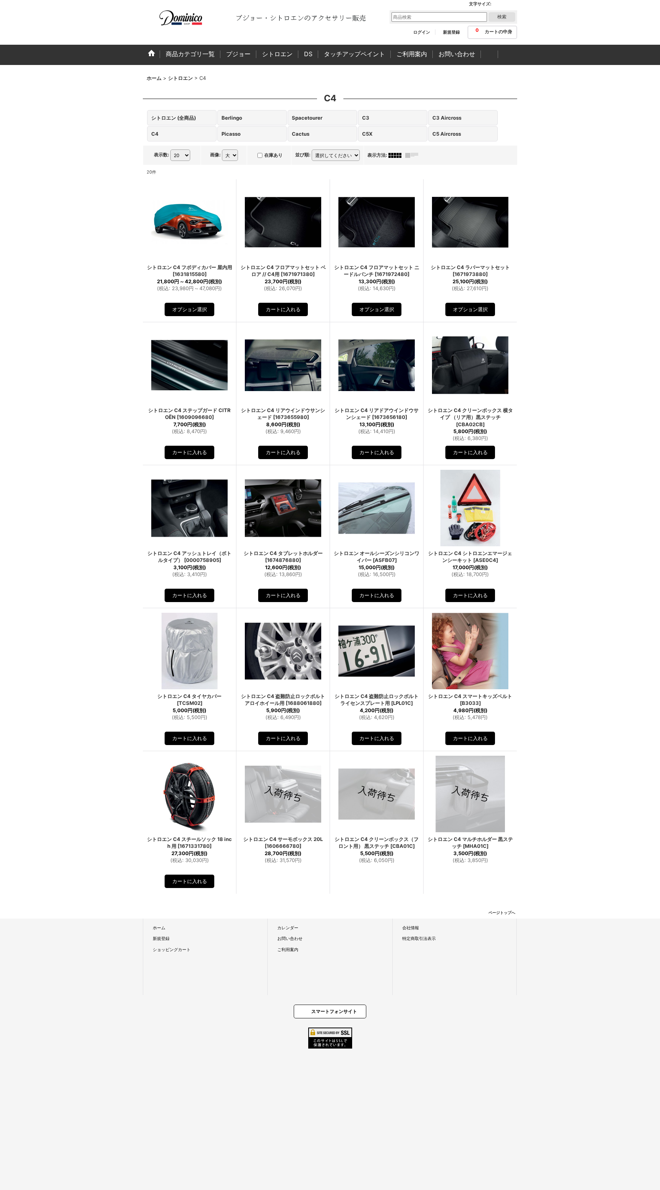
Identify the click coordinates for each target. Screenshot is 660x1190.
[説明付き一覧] (413, 155)
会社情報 (410, 927)
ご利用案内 (287, 949)
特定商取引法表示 (419, 938)
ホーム (159, 927)
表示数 (161, 154)
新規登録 (451, 32)
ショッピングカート (172, 949)
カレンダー (287, 927)
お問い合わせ (289, 938)
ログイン (421, 32)
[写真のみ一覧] (396, 155)
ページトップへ (502, 912)
